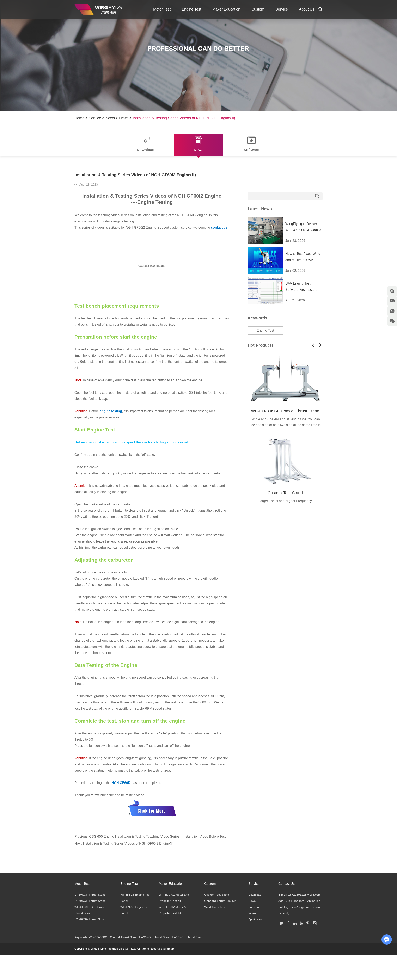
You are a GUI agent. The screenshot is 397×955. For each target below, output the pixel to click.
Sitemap (168, 948)
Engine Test (191, 9)
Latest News (260, 209)
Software (254, 907)
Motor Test (162, 9)
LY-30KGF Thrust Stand (90, 900)
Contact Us (286, 883)
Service (281, 9)
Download (254, 894)
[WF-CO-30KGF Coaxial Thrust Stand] (285, 379)
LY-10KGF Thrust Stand (90, 894)
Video (252, 913)
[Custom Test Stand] (285, 460)
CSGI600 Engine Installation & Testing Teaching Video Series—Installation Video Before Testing (159, 836)
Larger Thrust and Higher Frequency (285, 501)
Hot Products (261, 345)
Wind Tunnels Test (216, 907)
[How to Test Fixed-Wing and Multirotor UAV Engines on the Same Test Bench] (265, 260)
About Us (306, 9)
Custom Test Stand (285, 493)
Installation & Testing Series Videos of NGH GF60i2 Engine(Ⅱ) (128, 843)
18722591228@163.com (304, 894)
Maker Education (226, 9)
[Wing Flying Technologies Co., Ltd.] (98, 9)
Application (255, 919)
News (110, 118)
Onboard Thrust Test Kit (220, 900)
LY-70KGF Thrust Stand (90, 919)
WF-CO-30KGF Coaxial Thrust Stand (285, 411)
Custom (257, 9)
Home (79, 118)
